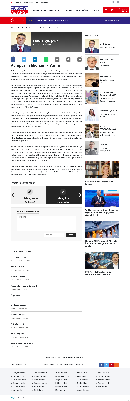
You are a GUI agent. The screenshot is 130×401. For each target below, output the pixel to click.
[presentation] (18, 20)
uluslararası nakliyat (77, 357)
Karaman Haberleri (104, 380)
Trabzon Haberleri (19, 387)
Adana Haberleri (82, 376)
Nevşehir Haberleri (40, 383)
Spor (43, 10)
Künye (52, 365)
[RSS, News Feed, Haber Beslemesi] (116, 365)
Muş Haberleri (60, 390)
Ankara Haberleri (61, 373)
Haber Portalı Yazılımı (21, 398)
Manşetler (18, 2)
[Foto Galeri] (118, 2)
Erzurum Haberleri (83, 387)
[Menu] (106, 10)
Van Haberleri (17, 390)
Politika (52, 10)
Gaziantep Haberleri (20, 380)
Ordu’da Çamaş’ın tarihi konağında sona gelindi (53, 20)
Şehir (60, 10)
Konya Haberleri (103, 373)
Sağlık (85, 10)
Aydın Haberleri (82, 380)
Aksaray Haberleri (19, 383)
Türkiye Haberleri (19, 373)
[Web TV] (113, 2)
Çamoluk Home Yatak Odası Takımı (58, 357)
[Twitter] (24, 59)
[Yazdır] (68, 59)
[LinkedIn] (35, 59)
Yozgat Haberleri (61, 380)
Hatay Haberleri (39, 387)
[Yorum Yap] (79, 59)
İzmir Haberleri (82, 373)
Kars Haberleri (103, 387)
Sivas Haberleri (39, 380)
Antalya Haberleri (40, 376)
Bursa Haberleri (18, 376)
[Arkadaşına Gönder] (57, 59)
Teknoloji (94, 10)
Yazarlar (25, 28)
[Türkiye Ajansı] (19, 10)
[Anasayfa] (12, 2)
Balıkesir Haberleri (61, 387)
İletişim (59, 365)
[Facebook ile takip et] (101, 365)
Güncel (35, 10)
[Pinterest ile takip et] (111, 365)
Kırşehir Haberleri (83, 383)
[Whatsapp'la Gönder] (46, 59)
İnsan (77, 10)
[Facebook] (13, 59)
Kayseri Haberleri (104, 376)
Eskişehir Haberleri (62, 376)
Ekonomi (68, 10)
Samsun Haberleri (104, 383)
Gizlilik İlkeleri (68, 365)
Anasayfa (16, 28)
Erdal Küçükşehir (36, 28)
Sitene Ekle (44, 2)
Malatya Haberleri (83, 390)
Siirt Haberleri (39, 390)
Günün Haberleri (28, 2)
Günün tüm (112, 20)
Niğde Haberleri (61, 383)
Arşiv (37, 2)
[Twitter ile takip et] (106, 365)
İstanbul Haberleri (40, 373)
